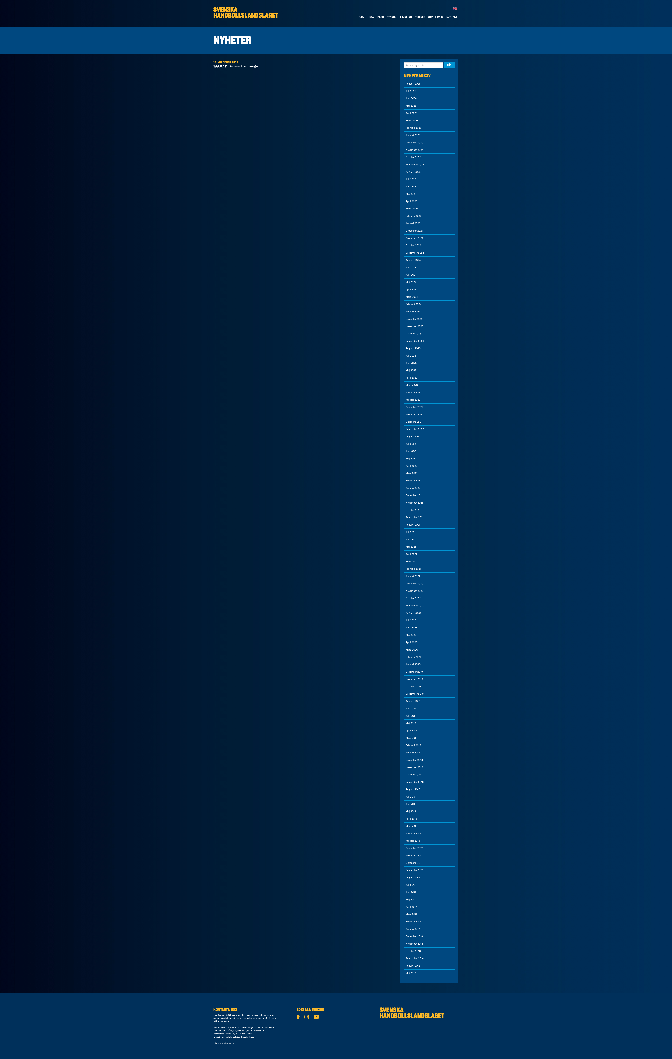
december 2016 (414, 936)
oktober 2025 (413, 157)
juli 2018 (411, 796)
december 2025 (414, 142)
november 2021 (414, 502)
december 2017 (414, 848)
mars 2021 (411, 561)
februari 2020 (414, 657)
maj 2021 (411, 546)
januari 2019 (413, 752)
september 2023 (415, 340)
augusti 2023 (413, 348)
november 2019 (414, 679)
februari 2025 (413, 216)
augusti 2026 (413, 83)
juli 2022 (411, 443)
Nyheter (392, 16)
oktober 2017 (413, 862)
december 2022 (414, 407)
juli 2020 (411, 620)
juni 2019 (411, 715)
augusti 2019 (413, 701)
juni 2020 (411, 627)
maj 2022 (411, 458)
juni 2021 (411, 539)
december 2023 (414, 318)
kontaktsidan (222, 1021)
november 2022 (414, 414)
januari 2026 (413, 135)
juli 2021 (411, 532)
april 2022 (411, 465)
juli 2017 (410, 884)
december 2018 (414, 759)
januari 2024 (413, 311)
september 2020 (415, 605)
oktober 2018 (413, 774)
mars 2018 (411, 826)
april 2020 (412, 642)
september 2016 (415, 958)
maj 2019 (411, 723)
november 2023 (414, 326)
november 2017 (414, 855)
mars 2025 (412, 208)
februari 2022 (413, 480)
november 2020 (415, 590)
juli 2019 (411, 708)
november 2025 (414, 149)
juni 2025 (411, 186)
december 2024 (414, 230)
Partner (420, 16)
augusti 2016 (413, 965)
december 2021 (414, 495)
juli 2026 (411, 91)
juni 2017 (411, 892)
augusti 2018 (413, 789)
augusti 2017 (413, 877)
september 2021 (415, 517)
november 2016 (414, 943)
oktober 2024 (413, 245)
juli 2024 (411, 267)
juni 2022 (411, 451)
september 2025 (415, 164)
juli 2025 (411, 179)
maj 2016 (411, 973)
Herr (380, 16)
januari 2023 (413, 399)
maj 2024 (411, 282)
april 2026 (411, 113)
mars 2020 (412, 649)
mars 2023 (412, 385)
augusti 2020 (413, 612)
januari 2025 (413, 223)
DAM (372, 16)
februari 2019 (413, 745)
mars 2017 (411, 914)
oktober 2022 (413, 421)
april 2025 (411, 201)
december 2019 (414, 671)
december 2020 (414, 583)
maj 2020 (411, 635)
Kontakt (451, 16)
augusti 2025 (413, 171)
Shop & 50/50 (436, 16)
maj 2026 (411, 105)
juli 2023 (411, 355)
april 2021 (411, 554)
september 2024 (415, 252)
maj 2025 (411, 193)
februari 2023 (413, 392)
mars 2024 (412, 296)
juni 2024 (411, 274)
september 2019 (415, 693)
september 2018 (415, 782)
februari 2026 (413, 127)
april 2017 (411, 906)
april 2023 (411, 377)
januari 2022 (413, 488)
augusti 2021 (413, 524)
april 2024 (411, 289)
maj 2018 (411, 811)
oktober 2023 (413, 333)
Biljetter (406, 16)
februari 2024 (413, 304)
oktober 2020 (413, 598)
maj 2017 (411, 899)
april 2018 (411, 818)
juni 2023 (411, 363)
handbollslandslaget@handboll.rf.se (237, 1037)
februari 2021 (413, 568)
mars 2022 (412, 473)
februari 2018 (413, 833)
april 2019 (411, 730)
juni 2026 (411, 98)
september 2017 (415, 870)
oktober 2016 (413, 951)
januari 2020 (413, 664)
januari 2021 (413, 576)
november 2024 (414, 238)
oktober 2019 (413, 686)
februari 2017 (413, 921)
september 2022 (415, 429)
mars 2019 (411, 737)
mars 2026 (412, 120)
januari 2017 (413, 929)
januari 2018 (413, 840)
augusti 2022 (413, 436)
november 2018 (414, 767)
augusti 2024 (413, 260)
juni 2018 (411, 804)
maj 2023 (411, 370)
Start (363, 16)
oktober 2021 (413, 510)
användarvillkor (229, 1043)
